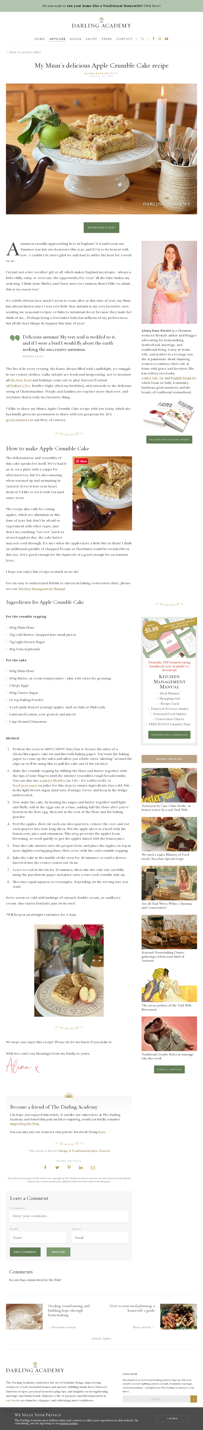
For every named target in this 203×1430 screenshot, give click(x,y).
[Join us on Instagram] (160, 39)
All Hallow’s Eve (18, 386)
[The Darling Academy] (101, 24)
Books (75, 39)
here (102, 1132)
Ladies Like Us (152, 378)
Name (14, 1229)
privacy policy (69, 1423)
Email (77, 1229)
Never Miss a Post (101, 227)
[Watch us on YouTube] (166, 39)
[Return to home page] (35, 1368)
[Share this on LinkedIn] (81, 1168)
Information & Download (169, 735)
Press (107, 39)
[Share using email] (93, 1168)
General (104, 1151)
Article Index (101, 1338)
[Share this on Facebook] (45, 1168)
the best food (20, 380)
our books (13, 1400)
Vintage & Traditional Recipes (78, 1151)
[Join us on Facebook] (153, 39)
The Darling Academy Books (169, 439)
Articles (57, 39)
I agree (172, 1418)
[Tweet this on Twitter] (57, 1168)
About (91, 39)
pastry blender (53, 780)
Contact (124, 39)
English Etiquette (183, 378)
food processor (25, 785)
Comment (18, 1208)
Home (40, 39)
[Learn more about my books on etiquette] (169, 433)
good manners (17, 420)
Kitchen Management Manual (42, 589)
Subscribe (193, 1399)
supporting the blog (24, 1124)
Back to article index (25, 52)
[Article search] (142, 38)
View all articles (169, 1069)
